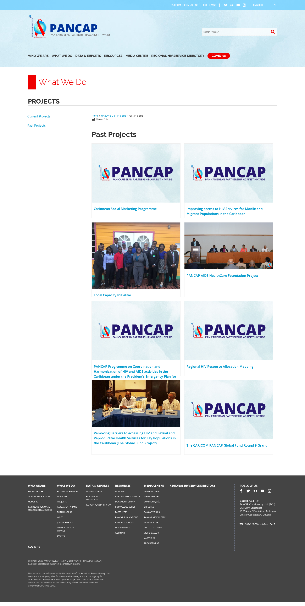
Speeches (149, 506)
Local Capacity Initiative (112, 295)
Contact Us (191, 4)
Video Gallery (151, 532)
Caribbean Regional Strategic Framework (40, 508)
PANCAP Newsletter (155, 517)
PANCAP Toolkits (124, 522)
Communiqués (152, 501)
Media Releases (152, 491)
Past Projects (36, 125)
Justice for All (65, 522)
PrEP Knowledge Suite (127, 496)
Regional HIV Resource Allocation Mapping (220, 366)
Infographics (122, 527)
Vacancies (149, 537)
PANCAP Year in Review (98, 504)
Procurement (151, 543)
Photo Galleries (153, 527)
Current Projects (38, 116)
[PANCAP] (39, 38)
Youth (60, 517)
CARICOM (176, 4)
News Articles (151, 496)
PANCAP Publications (126, 517)
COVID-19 (219, 56)
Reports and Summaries (93, 498)
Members (33, 501)
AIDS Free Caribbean (67, 491)
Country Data (94, 491)
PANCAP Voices (152, 512)
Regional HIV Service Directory (177, 56)
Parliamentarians (67, 506)
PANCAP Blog (151, 522)
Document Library (125, 501)
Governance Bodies (39, 496)
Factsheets (121, 512)
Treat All (62, 496)
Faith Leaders (64, 512)
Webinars (120, 532)
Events (61, 535)
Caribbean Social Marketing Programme (125, 208)
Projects (62, 501)
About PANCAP (35, 491)
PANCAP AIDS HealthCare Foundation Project (222, 275)
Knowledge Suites (125, 506)
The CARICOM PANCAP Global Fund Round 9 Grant (227, 445)
